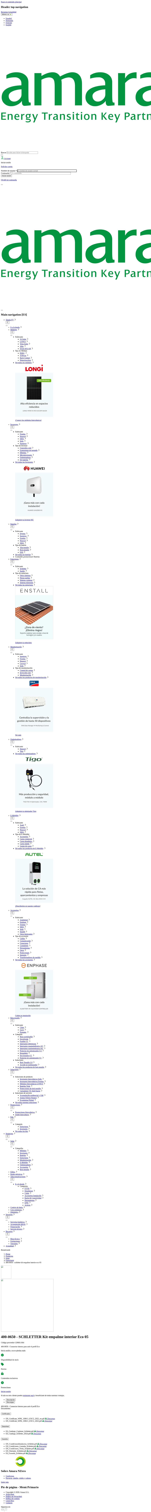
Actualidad (12, 12)
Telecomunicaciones (17, 1177)
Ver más (18, 735)
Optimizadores (25, 457)
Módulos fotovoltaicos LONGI (31, 1084)
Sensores (23, 955)
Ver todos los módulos (23, 363)
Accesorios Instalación (33, 1196)
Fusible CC (24, 1041)
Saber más (5, 1482)
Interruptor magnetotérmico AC (31, 1046)
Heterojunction (25, 360)
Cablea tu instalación (23, 1016)
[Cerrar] (2, 310)
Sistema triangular (26, 583)
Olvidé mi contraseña (9, 180)
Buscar (3, 153)
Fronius (22, 434)
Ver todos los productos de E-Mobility (29, 848)
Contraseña (6, 173)
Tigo (21, 751)
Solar (12, 1141)
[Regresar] (7, 322)
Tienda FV (10, 320)
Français (9, 23)
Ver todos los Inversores (24, 462)
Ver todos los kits (21, 1131)
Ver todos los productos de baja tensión (29, 1067)
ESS (21, 552)
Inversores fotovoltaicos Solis (31, 1079)
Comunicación (25, 941)
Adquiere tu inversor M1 (24, 520)
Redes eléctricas (16, 1174)
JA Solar (23, 339)
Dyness (22, 534)
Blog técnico (15, 1239)
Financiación (15, 1227)
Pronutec (23, 1032)
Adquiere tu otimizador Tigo (25, 811)
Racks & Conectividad (33, 1198)
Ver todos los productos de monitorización (30, 677)
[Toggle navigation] (2, 184)
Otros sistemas (25, 576)
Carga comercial (26, 839)
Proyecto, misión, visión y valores (18, 1478)
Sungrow (23, 444)
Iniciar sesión (6, 1391)
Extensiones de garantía (28, 450)
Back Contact (25, 358)
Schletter (23, 569)
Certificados (6, 1414)
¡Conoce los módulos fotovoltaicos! (28, 420)
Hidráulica (14, 1212)
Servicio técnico (16, 1229)
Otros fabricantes (26, 934)
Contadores (24, 946)
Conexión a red (25, 448)
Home (8, 1254)
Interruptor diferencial (28, 1044)
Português (9, 21)
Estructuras (14, 559)
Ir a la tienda (15, 327)
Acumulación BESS (17, 1224)
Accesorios (24, 837)
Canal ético (10, 1501)
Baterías (13, 524)
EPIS (26, 1203)
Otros (22, 950)
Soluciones (14, 1070)
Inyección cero (25, 673)
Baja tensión (24, 550)
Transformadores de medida (30, 957)
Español (9, 18)
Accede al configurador (28, 1065)
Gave (22, 1030)
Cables (22, 939)
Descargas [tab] (10, 1402)
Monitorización (16, 647)
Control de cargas (26, 670)
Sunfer (22, 571)
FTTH (27, 1189)
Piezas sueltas (25, 578)
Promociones (15, 1105)
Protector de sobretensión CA (31, 1051)
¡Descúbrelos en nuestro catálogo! (27, 906)
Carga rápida (24, 844)
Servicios (9, 1215)
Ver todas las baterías (23, 555)
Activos (27, 1205)
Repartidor (24, 1053)
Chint (22, 1028)
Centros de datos (16, 1207)
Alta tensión (24, 548)
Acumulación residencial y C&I (31, 1095)
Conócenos (10, 1476)
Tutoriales (14, 1244)
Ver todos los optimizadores (25, 754)
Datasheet (5, 1426)
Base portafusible (26, 1037)
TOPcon (23, 356)
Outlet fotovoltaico (22, 1115)
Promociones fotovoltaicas (25, 1112)
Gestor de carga (25, 846)
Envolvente (24, 1039)
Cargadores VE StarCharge (30, 1091)
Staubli (22, 932)
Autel (22, 825)
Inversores (14, 424)
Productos (9, 1134)
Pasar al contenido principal (11, 2)
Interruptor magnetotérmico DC (31, 1049)
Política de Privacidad (14, 1496)
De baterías (24, 460)
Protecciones (24, 953)
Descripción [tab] (11, 1400)
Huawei (23, 436)
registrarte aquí (28, 1395)
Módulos (13, 330)
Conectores (24, 943)
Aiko (22, 346)
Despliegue (29, 1191)
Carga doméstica (26, 841)
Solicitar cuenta (6, 167)
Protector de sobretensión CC (31, 1058)
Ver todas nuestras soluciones (26, 1102)
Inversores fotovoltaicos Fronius (32, 1081)
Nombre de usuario (9, 171)
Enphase (23, 922)
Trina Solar (24, 344)
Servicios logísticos (17, 1222)
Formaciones (15, 1241)
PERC (22, 353)
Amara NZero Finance (28, 1098)
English (8, 25)
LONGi (23, 342)
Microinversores (26, 455)
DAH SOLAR (25, 349)
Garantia (5, 1439)
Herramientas (25, 948)
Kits (11, 1117)
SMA (22, 439)
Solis (21, 441)
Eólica (12, 1172)
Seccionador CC (26, 1056)
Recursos (4, 12)
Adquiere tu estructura (23, 643)
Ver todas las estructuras (24, 585)
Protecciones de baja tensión (30, 1089)
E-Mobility (14, 816)
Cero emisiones (16, 1210)
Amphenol (24, 920)
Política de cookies (13, 1499)
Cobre (27, 1193)
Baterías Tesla (25, 1086)
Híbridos (23, 453)
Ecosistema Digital (27, 1100)
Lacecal (23, 664)
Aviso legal (10, 1494)
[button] (5, 159)
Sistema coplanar (26, 580)
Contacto (9, 1503)
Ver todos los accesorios (24, 960)
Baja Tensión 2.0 (26, 1062)
